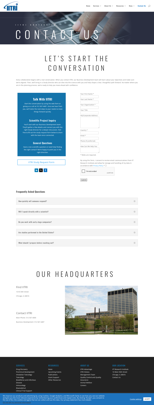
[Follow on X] (41, 170)
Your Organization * (87, 105)
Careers (83, 385)
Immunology (20, 385)
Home (88, 6)
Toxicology (20, 377)
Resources (120, 6)
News (131, 6)
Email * (83, 135)
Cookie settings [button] (136, 399)
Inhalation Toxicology (24, 375)
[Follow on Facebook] (45, 170)
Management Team (87, 375)
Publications (52, 375)
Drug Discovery (22, 369)
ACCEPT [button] (147, 399)
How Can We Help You (89, 146)
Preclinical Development (25, 372)
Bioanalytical (21, 388)
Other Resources (54, 380)
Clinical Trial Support (24, 391)
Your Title (84, 110)
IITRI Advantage (86, 369)
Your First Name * (87, 94)
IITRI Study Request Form (41, 162)
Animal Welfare (86, 383)
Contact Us (142, 6)
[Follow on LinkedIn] (36, 170)
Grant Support (53, 377)
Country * (84, 130)
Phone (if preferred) (88, 141)
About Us (107, 6)
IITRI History (84, 372)
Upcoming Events (54, 372)
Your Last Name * (87, 99)
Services (96, 6)
